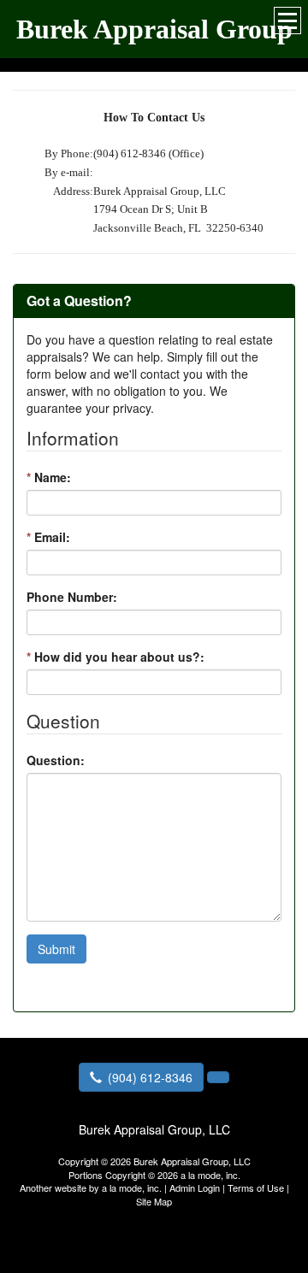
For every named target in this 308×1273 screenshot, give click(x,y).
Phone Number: (72, 596)
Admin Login (194, 1187)
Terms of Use (256, 1187)
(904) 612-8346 (150, 1077)
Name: (49, 477)
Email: (48, 536)
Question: (56, 760)
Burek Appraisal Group (154, 29)
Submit (56, 949)
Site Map (154, 1201)
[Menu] (287, 20)
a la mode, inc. (132, 1187)
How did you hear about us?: (115, 656)
